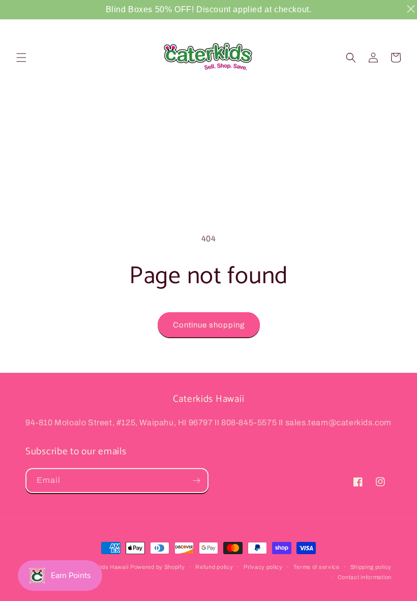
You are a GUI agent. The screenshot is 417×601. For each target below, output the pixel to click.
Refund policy (214, 567)
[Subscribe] (196, 480)
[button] (21, 57)
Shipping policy (371, 567)
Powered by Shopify (157, 567)
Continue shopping (209, 325)
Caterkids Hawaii (104, 567)
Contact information (365, 577)
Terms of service (316, 567)
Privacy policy (263, 567)
